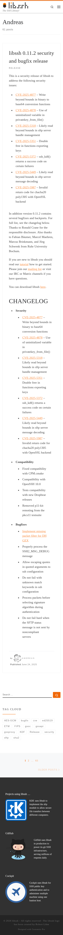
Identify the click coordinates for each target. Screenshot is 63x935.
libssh (15, 920)
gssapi (40, 726)
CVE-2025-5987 (26, 187)
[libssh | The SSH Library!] (16, 5)
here (43, 287)
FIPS (17, 726)
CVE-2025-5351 (26, 141)
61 (36, 760)
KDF (22, 732)
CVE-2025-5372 (26, 156)
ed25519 (47, 720)
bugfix (24, 720)
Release (35, 732)
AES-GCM (10, 720)
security (49, 732)
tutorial (24, 264)
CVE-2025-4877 (26, 94)
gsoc (28, 726)
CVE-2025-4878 (26, 110)
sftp (6, 737)
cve (35, 720)
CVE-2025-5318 (26, 125)
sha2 (16, 737)
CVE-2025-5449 (26, 172)
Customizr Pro (38, 929)
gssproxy (9, 732)
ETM (7, 726)
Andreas (28, 658)
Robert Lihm (42, 924)
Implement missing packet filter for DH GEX (34, 536)
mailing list (35, 269)
